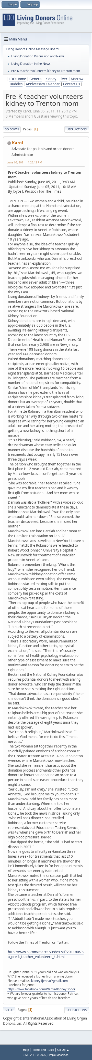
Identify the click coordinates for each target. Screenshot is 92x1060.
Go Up (9, 1010)
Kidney (50, 79)
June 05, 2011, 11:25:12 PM (24, 162)
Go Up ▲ (63, 1050)
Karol (17, 143)
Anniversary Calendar (43, 84)
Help (26, 1050)
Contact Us (71, 84)
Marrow (77, 79)
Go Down (12, 129)
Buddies (16, 84)
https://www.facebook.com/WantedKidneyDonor (41, 989)
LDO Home (17, 79)
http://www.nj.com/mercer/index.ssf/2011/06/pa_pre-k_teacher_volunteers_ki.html (46, 954)
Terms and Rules (43, 1050)
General (35, 79)
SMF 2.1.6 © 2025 (35, 1054)
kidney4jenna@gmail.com (49, 981)
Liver (63, 79)
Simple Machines (58, 1054)
